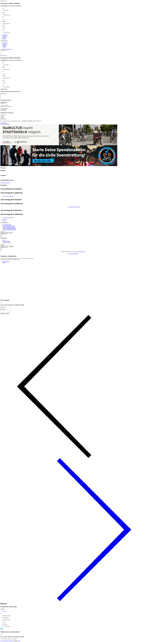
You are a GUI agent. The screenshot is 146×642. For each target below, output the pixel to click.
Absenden (7, 313)
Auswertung (5, 36)
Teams (4, 220)
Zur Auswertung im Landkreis (73, 253)
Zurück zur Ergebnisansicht (7, 49)
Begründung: (2, 309)
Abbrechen (2, 313)
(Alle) (4, 240)
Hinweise (4, 35)
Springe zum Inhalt (4, 40)
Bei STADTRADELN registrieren (6, 640)
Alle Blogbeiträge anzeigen (5, 182)
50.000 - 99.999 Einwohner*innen (9, 227)
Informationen (5, 34)
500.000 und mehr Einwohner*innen (9, 229)
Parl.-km (10, 232)
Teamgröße (11, 246)
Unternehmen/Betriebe (7, 242)
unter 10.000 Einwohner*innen (8, 225)
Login (19, 640)
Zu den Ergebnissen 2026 (5, 123)
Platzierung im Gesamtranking (8, 196)
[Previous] (74, 457)
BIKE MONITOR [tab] (6, 261)
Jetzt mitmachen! (3, 122)
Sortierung (2, 231)
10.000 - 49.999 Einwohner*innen (9, 226)
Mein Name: (2, 307)
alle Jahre (2, 609)
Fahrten (7, 232)
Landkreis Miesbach (81, 251)
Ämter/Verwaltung (6, 241)
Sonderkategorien (4, 238)
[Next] (74, 600)
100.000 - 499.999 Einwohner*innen (9, 228)
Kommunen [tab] (5, 219)
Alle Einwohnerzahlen (4, 222)
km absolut (3, 232)
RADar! (4, 38)
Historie (4, 37)
